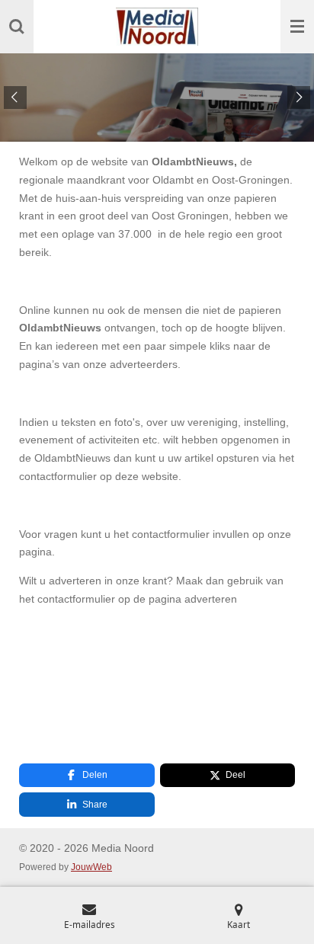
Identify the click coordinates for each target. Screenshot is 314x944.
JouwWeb (91, 867)
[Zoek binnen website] (17, 26)
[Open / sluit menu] (297, 26)
